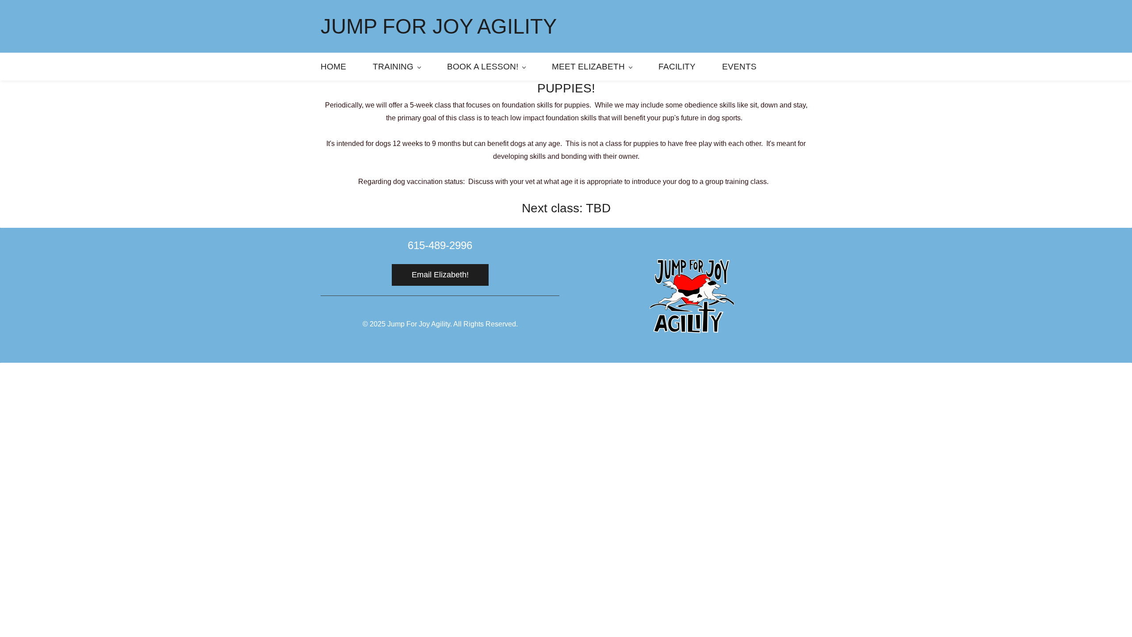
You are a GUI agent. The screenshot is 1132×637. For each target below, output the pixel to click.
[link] (692, 258)
